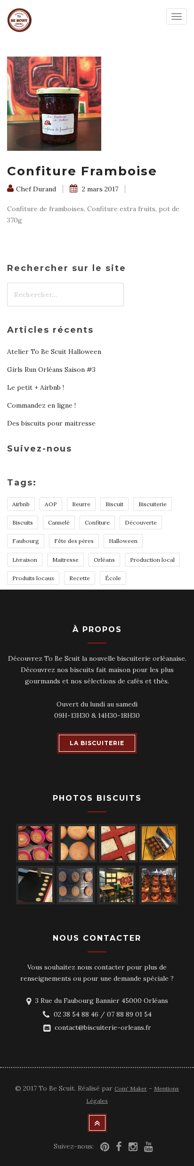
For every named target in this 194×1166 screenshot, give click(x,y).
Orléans (104, 559)
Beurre (81, 504)
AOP (51, 504)
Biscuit (114, 504)
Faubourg (25, 540)
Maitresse (65, 559)
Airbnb (21, 504)
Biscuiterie (152, 504)
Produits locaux (33, 578)
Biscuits (22, 522)
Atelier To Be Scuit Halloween (54, 351)
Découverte (141, 522)
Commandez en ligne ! (41, 405)
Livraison (24, 559)
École (113, 578)
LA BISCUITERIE (97, 743)
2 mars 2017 (99, 189)
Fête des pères (74, 540)
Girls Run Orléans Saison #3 (51, 369)
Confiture (97, 522)
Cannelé (59, 522)
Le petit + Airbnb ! (35, 387)
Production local (152, 559)
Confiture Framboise (82, 171)
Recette (79, 578)
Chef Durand (36, 189)
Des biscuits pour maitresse (51, 423)
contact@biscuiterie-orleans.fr (103, 1027)
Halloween (123, 540)
